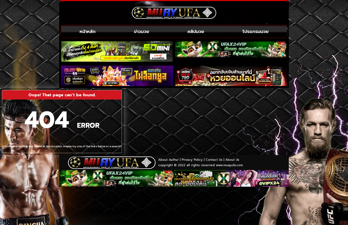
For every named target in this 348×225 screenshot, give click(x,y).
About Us (232, 160)
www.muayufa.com (229, 165)
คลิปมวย (195, 31)
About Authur (168, 160)
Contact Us (214, 160)
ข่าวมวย (141, 31)
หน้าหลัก (88, 31)
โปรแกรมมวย (255, 31)
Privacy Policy (192, 160)
